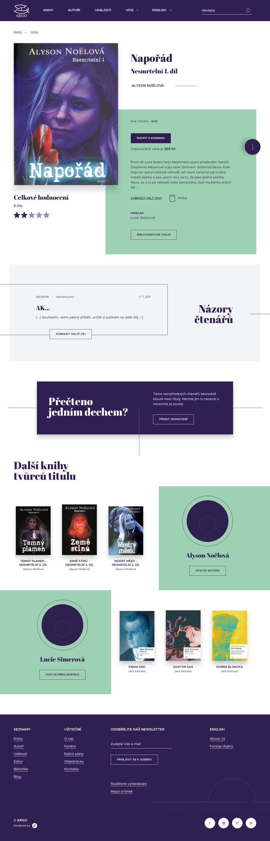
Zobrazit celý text (146, 198)
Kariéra (70, 746)
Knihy (48, 10)
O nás (69, 739)
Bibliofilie (21, 769)
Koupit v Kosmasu (151, 138)
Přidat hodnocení (173, 419)
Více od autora (208, 570)
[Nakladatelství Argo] (22, 10)
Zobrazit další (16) (71, 334)
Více (129, 10)
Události (103, 10)
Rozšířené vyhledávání (129, 784)
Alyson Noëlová (207, 555)
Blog (17, 777)
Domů (18, 32)
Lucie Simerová (62, 659)
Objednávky (74, 761)
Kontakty (71, 769)
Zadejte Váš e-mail (126, 744)
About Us (217, 739)
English (159, 10)
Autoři (74, 10)
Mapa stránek (122, 791)
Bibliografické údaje (154, 234)
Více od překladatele (62, 674)
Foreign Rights (221, 746)
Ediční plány (74, 754)
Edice (18, 761)
